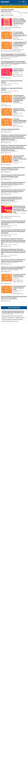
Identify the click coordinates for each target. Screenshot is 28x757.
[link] (26, 13)
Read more (15, 321)
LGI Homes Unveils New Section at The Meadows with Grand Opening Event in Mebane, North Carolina (11, 199)
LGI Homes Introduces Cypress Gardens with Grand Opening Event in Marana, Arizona (13, 183)
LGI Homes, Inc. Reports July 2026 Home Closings (11, 81)
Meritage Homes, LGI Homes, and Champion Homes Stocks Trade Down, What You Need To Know (20, 209)
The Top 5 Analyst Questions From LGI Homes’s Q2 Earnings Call (20, 33)
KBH (3, 27)
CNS (13, 51)
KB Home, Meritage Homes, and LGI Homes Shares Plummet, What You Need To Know (19, 21)
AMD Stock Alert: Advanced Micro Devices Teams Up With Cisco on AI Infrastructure (13, 311)
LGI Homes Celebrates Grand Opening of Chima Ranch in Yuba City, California (14, 297)
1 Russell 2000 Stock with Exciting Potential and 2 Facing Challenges (20, 44)
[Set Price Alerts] (22, 12)
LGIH (3, 29)
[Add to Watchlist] (24, 12)
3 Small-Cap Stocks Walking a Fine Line (18, 69)
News (16, 4)
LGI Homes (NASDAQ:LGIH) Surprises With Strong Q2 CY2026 (20, 120)
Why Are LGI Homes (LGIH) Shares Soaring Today (19, 110)
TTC (15, 74)
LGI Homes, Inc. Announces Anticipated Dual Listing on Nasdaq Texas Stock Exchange (13, 260)
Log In (19, 1)
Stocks (2, 4)
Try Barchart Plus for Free (20, 7)
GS (2, 283)
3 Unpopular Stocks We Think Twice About (19, 275)
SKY (13, 216)
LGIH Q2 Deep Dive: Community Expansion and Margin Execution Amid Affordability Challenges (19, 98)
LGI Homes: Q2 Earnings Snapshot (10, 129)
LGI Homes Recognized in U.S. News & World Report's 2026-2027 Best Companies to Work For (14, 54)
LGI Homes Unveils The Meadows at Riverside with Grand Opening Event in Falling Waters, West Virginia (13, 222)
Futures (7, 4)
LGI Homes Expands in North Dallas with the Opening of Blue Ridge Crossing (13, 168)
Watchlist (12, 4)
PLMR (15, 49)
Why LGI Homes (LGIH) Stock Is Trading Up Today (19, 288)
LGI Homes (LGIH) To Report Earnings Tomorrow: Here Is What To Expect (19, 158)
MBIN (3, 77)
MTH (13, 27)
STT (15, 280)
